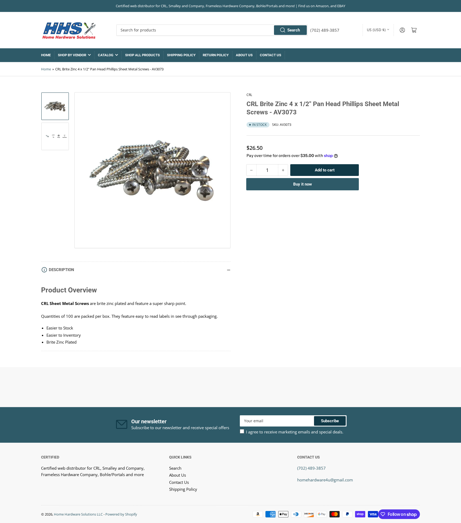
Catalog (105, 55)
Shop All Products (142, 55)
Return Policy (216, 55)
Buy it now (302, 184)
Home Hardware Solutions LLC (78, 514)
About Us (244, 55)
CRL (249, 94)
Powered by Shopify (121, 514)
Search (293, 30)
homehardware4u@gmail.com (325, 479)
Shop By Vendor (72, 55)
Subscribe (330, 421)
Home (46, 55)
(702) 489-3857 (311, 468)
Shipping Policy (181, 55)
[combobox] (212, 30)
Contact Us (270, 55)
